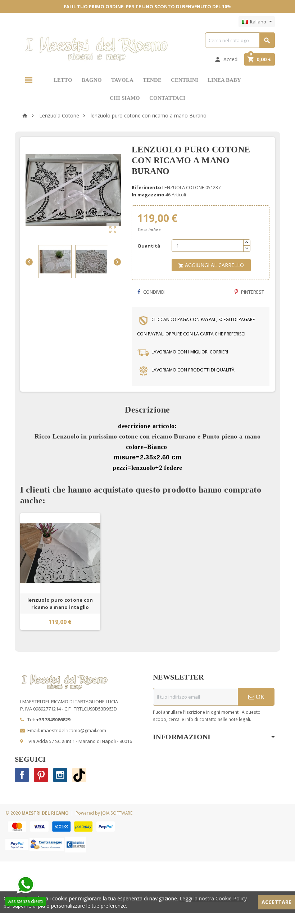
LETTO (63, 80)
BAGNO (92, 80)
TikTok (79, 775)
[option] (60, 571)
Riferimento (146, 187)
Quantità (148, 245)
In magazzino (148, 194)
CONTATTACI (167, 98)
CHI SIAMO (125, 98)
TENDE (152, 80)
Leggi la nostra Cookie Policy (213, 898)
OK (259, 696)
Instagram (60, 775)
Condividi (153, 292)
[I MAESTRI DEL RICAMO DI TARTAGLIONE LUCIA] (96, 48)
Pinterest (252, 292)
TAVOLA (122, 80)
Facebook (22, 775)
